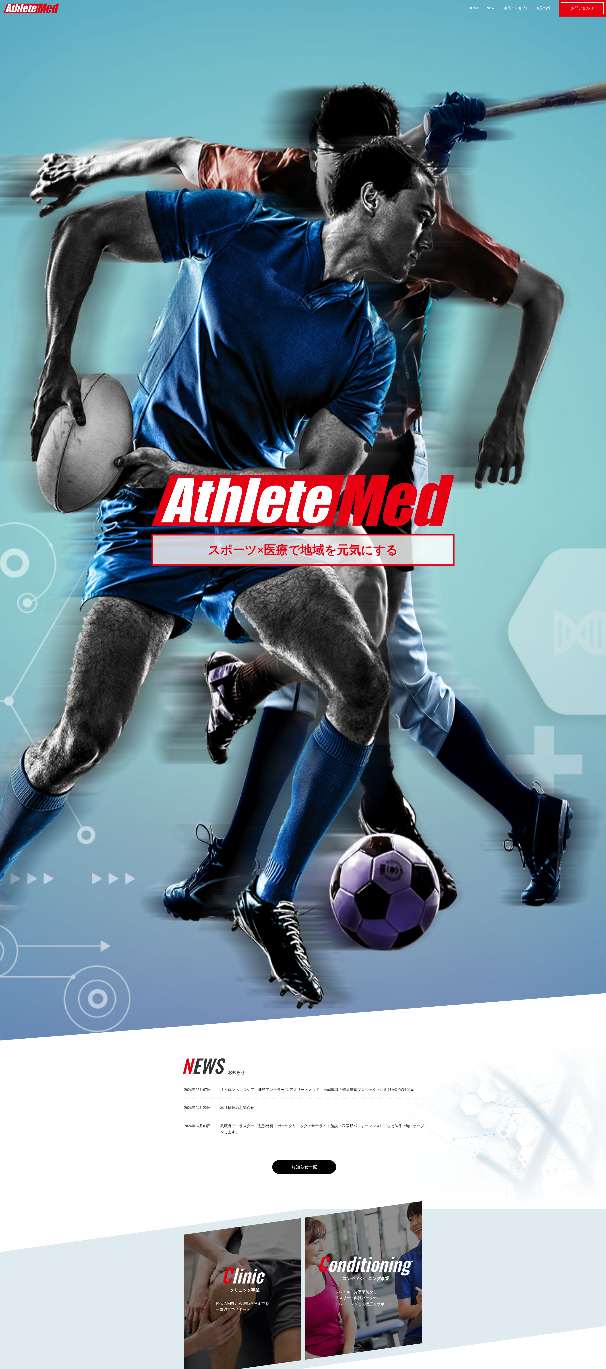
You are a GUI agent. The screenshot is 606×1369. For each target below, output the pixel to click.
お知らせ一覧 (304, 1167)
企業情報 (543, 8)
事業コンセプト (516, 8)
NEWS (491, 8)
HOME (473, 8)
